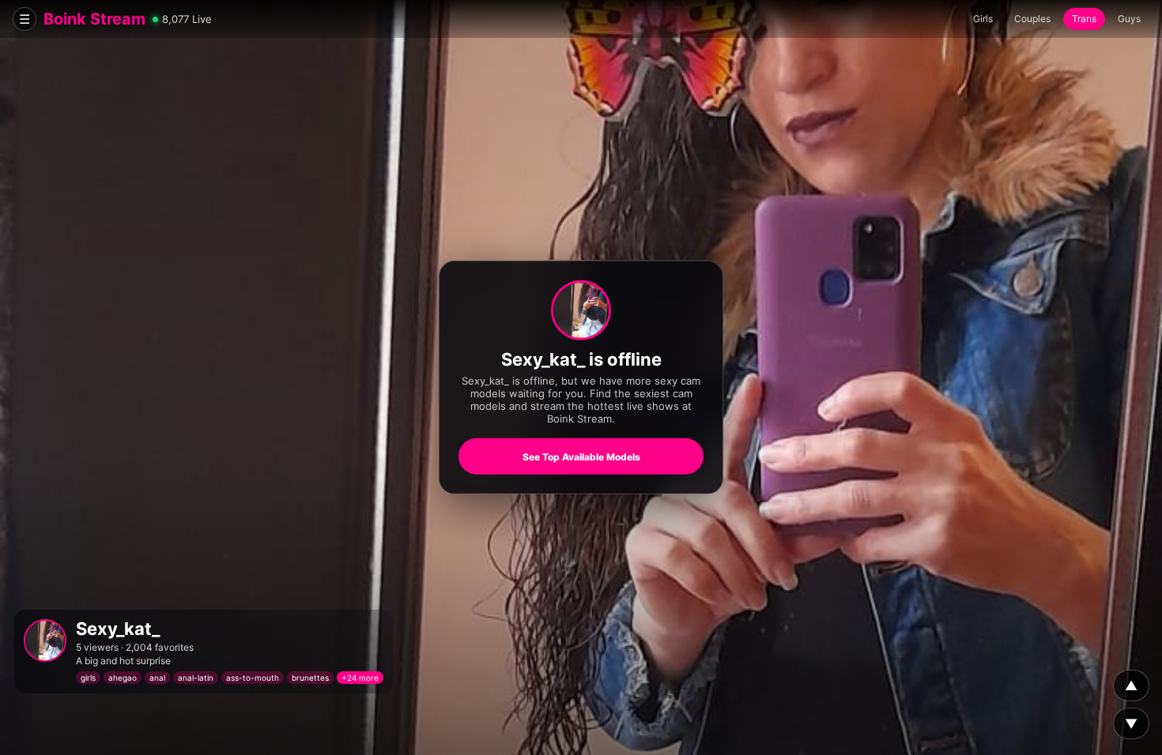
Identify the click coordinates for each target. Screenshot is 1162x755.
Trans (1084, 18)
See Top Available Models (581, 457)
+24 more (360, 677)
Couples (1032, 18)
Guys (1129, 18)
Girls (983, 18)
